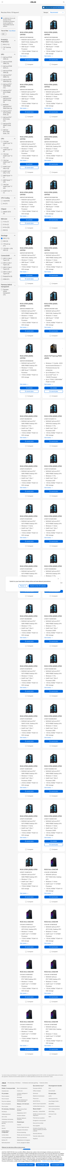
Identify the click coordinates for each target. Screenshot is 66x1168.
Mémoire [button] (4, 219)
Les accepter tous (57, 1165)
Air (2, 203)
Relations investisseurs (38, 1096)
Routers (19, 1106)
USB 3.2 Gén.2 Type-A (7, 267)
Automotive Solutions (54, 1106)
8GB (2, 230)
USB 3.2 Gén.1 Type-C (7, 263)
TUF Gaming (5, 47)
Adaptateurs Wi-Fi (21, 1113)
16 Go (3, 221)
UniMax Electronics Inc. (39, 1106)
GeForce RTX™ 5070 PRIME (7, 90)
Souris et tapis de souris (23, 1127)
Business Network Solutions (21, 1118)
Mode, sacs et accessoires (23, 1135)
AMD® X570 (5, 211)
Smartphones (5, 1091)
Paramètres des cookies (25, 1165)
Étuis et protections (22, 1137)
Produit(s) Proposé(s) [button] (5, 41)
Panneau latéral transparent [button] (6, 286)
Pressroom (35, 1098)
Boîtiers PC (4, 1140)
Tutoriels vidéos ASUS (38, 1136)
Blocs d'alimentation (22, 1088)
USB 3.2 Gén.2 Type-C (7, 258)
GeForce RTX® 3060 (7, 70)
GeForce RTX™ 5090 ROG (7, 79)
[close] (58, 578)
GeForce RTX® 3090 (7, 57)
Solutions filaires (21, 1115)
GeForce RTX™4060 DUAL (7, 130)
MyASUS (35, 1138)
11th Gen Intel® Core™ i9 (6, 141)
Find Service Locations (39, 1118)
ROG (2, 44)
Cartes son (20, 1091)
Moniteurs (4, 1111)
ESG (50, 1088)
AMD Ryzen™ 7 (5, 180)
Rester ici (23, 586)
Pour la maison (5, 1096)
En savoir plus (29, 60)
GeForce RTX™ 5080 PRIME (7, 84)
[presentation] (63, 12)
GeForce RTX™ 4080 (7, 75)
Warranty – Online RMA (39, 1111)
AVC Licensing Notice (54, 1109)
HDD (2, 241)
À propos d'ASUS (37, 1088)
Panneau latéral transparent (6, 289)
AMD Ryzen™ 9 (5, 175)
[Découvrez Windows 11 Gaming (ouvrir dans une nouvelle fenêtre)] (53, 9)
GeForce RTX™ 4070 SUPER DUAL (7, 111)
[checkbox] (7, 86)
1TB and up (4, 243)
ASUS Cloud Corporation (39, 1103)
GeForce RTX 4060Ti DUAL (7, 123)
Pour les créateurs (6, 1101)
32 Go (3, 224)
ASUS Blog (51, 1111)
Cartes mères (5, 1135)
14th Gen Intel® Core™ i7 (6, 184)
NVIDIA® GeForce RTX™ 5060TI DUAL (7, 96)
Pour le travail (5, 1098)
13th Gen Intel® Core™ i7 (6, 160)
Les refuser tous (42, 1165)
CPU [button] (2, 139)
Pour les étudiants (6, 1104)
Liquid (3, 200)
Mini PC (4, 1128)
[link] (33, 2)
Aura (50, 1116)
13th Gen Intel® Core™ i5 (6, 154)
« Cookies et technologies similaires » (51, 1161)
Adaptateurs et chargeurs (23, 1140)
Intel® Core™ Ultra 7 (7, 171)
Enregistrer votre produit (39, 1120)
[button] (2, 2)
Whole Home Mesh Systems (22, 1109)
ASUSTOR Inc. (36, 1101)
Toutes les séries (44, 1083)
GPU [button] (2, 54)
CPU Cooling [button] (5, 198)
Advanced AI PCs (53, 1098)
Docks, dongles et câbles (23, 1142)
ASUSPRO (51, 1103)
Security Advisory (37, 1133)
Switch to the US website (38, 586)
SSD (2, 238)
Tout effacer (12, 30)
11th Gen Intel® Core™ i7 (6, 148)
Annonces (35, 1093)
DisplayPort (4, 276)
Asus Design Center (54, 1101)
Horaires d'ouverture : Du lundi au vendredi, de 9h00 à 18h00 (39, 1130)
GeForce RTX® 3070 (7, 66)
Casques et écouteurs (22, 1130)
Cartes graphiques (6, 1137)
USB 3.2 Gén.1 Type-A (7, 272)
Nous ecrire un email (38, 1123)
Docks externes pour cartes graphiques (22, 1100)
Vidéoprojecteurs (6, 1114)
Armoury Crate (52, 1114)
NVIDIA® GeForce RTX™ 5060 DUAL (6, 105)
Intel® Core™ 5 (5, 190)
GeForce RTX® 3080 (7, 61)
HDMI (2, 279)
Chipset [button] (3, 209)
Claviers (19, 1124)
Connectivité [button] (5, 255)
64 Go (3, 227)
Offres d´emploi (37, 1091)
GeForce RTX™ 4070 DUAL (7, 117)
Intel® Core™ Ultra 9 (7, 166)
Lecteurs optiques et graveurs (22, 1094)
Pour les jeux (5, 1106)
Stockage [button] (4, 235)
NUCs (3, 1126)
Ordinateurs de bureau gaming (7, 1122)
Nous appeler (36, 1125)
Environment (52, 1091)
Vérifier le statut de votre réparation (39, 1114)
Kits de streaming (21, 1132)
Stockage (19, 1097)
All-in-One (4, 1116)
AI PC (50, 1096)
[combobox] (57, 12)
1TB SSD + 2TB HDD (7, 248)
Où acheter (29, 164)
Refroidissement (6, 1142)
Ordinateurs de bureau (7, 1119)
